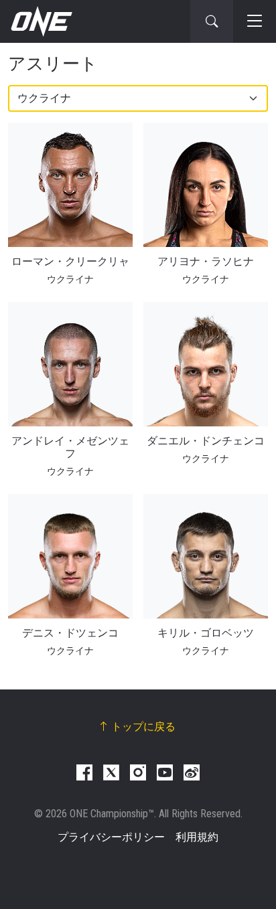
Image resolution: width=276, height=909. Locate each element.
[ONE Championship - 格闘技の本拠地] (40, 21)
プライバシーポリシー (111, 837)
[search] (211, 21)
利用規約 (197, 837)
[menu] (254, 21)
